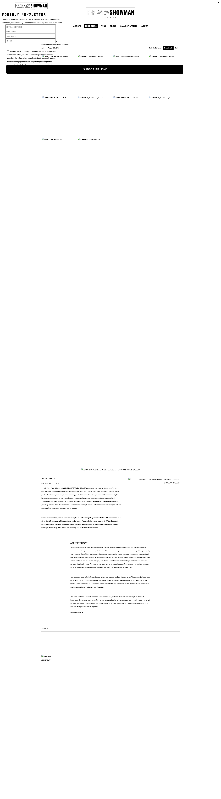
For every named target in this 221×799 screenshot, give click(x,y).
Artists (77, 26)
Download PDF (76, 612)
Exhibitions (91, 26)
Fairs (103, 26)
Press (113, 26)
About (144, 26)
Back (176, 48)
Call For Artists (128, 26)
